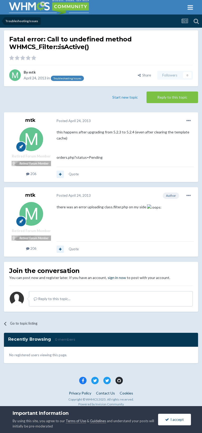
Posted (74, 121)
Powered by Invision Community (101, 404)
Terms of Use (76, 421)
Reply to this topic (172, 97)
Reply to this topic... (53, 298)
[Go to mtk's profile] (15, 75)
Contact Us (105, 393)
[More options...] (188, 121)
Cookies (126, 393)
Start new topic (125, 97)
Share (146, 75)
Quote (74, 174)
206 (33, 174)
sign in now (117, 277)
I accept (176, 419)
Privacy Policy (80, 393)
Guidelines (98, 421)
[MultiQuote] (60, 174)
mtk (32, 72)
